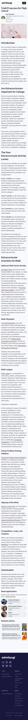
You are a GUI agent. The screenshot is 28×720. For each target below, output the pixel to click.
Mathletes (4, 545)
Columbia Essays (19, 705)
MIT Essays (17, 703)
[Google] (10, 666)
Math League (5, 373)
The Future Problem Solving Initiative (13, 458)
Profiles (17, 676)
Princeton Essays (19, 698)
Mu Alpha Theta (6, 270)
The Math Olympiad (8, 323)
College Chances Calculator (19, 679)
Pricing (16, 685)
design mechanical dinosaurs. (11, 520)
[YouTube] (10, 662)
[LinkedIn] (6, 666)
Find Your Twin (18, 682)
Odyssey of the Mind (8, 506)
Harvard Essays (18, 693)
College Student (5, 674)
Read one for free (10, 596)
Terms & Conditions (18, 715)
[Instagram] (6, 662)
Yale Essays (17, 696)
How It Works (18, 674)
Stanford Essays (19, 700)
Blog (16, 687)
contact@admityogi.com (7, 693)
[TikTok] (3, 662)
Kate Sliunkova (10, 14)
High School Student (7, 676)
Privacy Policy (9, 715)
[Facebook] (3, 666)
